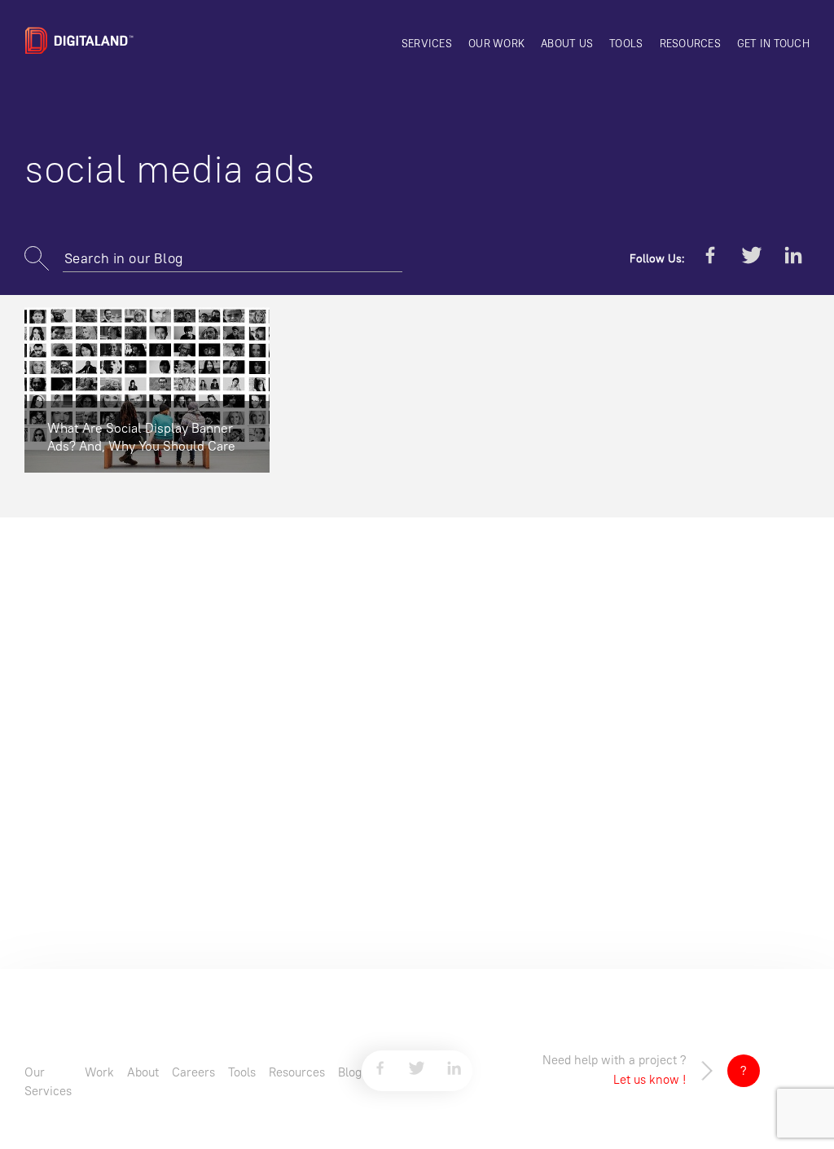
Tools (626, 43)
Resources (690, 43)
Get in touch (773, 43)
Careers (193, 1072)
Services (427, 43)
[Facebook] (710, 258)
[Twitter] (751, 258)
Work (99, 1072)
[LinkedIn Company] (793, 258)
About (143, 1072)
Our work (496, 43)
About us (567, 43)
